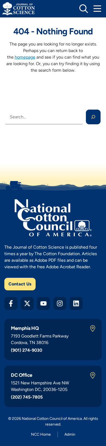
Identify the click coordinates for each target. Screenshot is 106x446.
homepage (25, 57)
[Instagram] (59, 303)
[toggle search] (83, 8)
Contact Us (20, 284)
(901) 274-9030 (26, 350)
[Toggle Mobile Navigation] (97, 8)
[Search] (93, 117)
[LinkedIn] (76, 303)
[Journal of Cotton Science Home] (18, 8)
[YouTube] (43, 303)
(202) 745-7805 (27, 397)
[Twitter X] (27, 303)
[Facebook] (10, 303)
